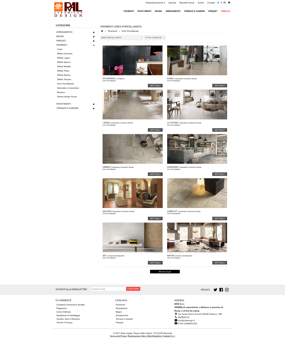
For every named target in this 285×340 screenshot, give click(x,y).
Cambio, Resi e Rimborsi (68, 319)
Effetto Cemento (64, 53)
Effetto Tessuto (64, 79)
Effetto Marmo (64, 62)
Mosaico (61, 92)
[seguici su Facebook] (221, 2)
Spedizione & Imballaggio (68, 315)
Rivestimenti (144, 11)
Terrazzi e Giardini (194, 11)
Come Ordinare (63, 312)
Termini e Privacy (64, 322)
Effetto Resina (63, 75)
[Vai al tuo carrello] (229, 2)
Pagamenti (61, 308)
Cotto (59, 49)
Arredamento (173, 11)
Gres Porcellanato (65, 83)
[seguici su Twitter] (218, 2)
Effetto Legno (63, 58)
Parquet (212, 11)
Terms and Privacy (118, 336)
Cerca (224, 11)
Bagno (158, 11)
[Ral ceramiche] (68, 18)
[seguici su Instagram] (224, 2)
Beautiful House (187, 3)
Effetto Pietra (63, 71)
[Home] (102, 31)
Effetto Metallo (64, 66)
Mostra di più (165, 271)
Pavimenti (129, 11)
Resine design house (67, 96)
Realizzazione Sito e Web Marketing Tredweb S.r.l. (151, 336)
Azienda (172, 3)
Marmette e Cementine (68, 88)
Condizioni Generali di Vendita (70, 305)
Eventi (201, 3)
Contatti (211, 3)
